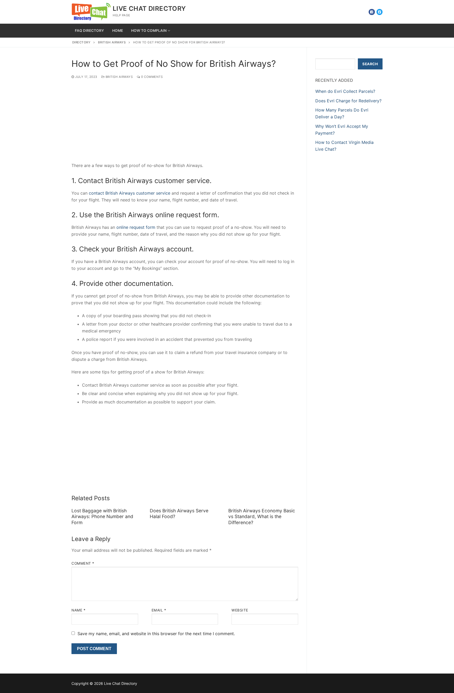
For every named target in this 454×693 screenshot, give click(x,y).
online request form (135, 227)
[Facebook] (372, 12)
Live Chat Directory (149, 8)
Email (159, 610)
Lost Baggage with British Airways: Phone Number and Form (102, 516)
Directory (81, 42)
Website (239, 610)
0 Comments (151, 77)
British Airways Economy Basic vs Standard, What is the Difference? (261, 516)
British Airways (112, 42)
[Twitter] (379, 12)
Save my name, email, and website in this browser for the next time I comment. (156, 633)
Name (78, 610)
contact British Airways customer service (129, 193)
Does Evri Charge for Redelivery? (348, 100)
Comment (82, 563)
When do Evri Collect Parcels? (345, 91)
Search (370, 64)
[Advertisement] (184, 123)
